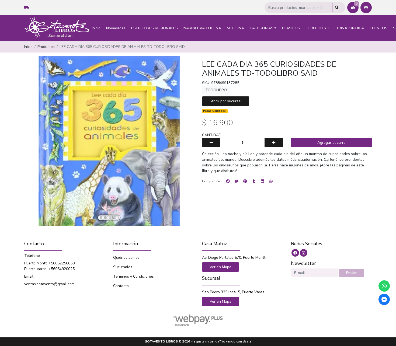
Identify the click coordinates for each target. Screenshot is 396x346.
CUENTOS (378, 28)
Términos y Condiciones (133, 276)
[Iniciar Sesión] (366, 7)
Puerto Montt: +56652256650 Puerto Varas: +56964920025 (49, 266)
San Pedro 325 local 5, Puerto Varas (233, 292)
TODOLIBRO (216, 90)
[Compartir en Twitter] (236, 181)
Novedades (116, 28)
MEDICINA (235, 28)
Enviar (351, 272)
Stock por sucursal (226, 101)
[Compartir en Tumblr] (254, 181)
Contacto (121, 285)
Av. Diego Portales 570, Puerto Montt (233, 257)
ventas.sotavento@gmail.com (49, 283)
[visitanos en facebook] (295, 253)
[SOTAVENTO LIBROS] (56, 28)
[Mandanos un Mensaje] (384, 299)
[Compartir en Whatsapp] (271, 181)
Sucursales (122, 267)
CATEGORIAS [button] (261, 28)
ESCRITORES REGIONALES (154, 28)
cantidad (211, 135)
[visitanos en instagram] (303, 253)
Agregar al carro (331, 142)
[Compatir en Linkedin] (262, 181)
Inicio (96, 28)
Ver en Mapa (220, 267)
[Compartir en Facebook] (228, 181)
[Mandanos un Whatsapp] (384, 286)
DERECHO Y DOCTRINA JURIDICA (335, 28)
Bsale (247, 341)
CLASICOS (291, 28)
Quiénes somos (126, 257)
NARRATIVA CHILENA (202, 28)
